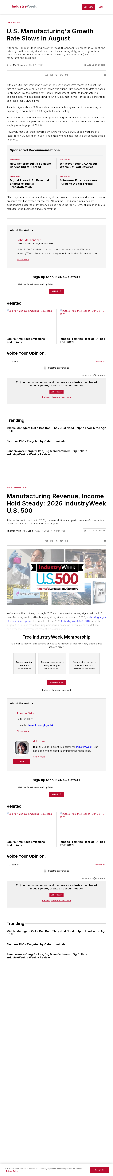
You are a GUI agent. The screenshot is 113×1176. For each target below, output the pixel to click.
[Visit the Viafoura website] (99, 375)
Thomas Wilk (14, 530)
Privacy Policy (12, 1171)
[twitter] (56, 75)
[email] (66, 75)
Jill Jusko (27, 530)
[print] (105, 75)
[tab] (15, 361)
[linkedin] (51, 75)
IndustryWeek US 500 (17, 487)
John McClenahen (17, 65)
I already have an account (56, 397)
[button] (9, 7)
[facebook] (46, 75)
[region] (56, 368)
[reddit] (61, 75)
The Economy (13, 22)
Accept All (99, 1170)
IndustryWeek (84, 746)
